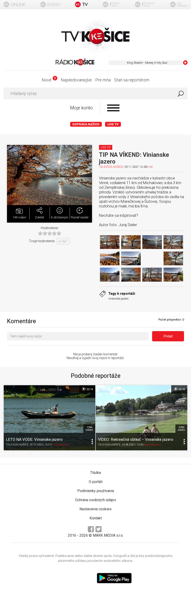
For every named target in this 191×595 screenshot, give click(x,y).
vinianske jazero (118, 298)
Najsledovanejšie (76, 79)
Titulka (95, 472)
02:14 (89, 389)
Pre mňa (103, 79)
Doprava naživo (85, 124)
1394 (89, 428)
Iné (151, 166)
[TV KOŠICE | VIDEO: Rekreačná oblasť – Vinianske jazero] (141, 417)
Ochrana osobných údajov (95, 500)
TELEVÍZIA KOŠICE (111, 166)
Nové (48, 79)
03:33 (181, 389)
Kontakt (95, 518)
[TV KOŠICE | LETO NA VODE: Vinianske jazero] (49, 417)
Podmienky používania (95, 491)
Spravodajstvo (61, 444)
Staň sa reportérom (131, 79)
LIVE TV (113, 124)
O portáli (95, 482)
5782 (181, 428)
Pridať (168, 336)
